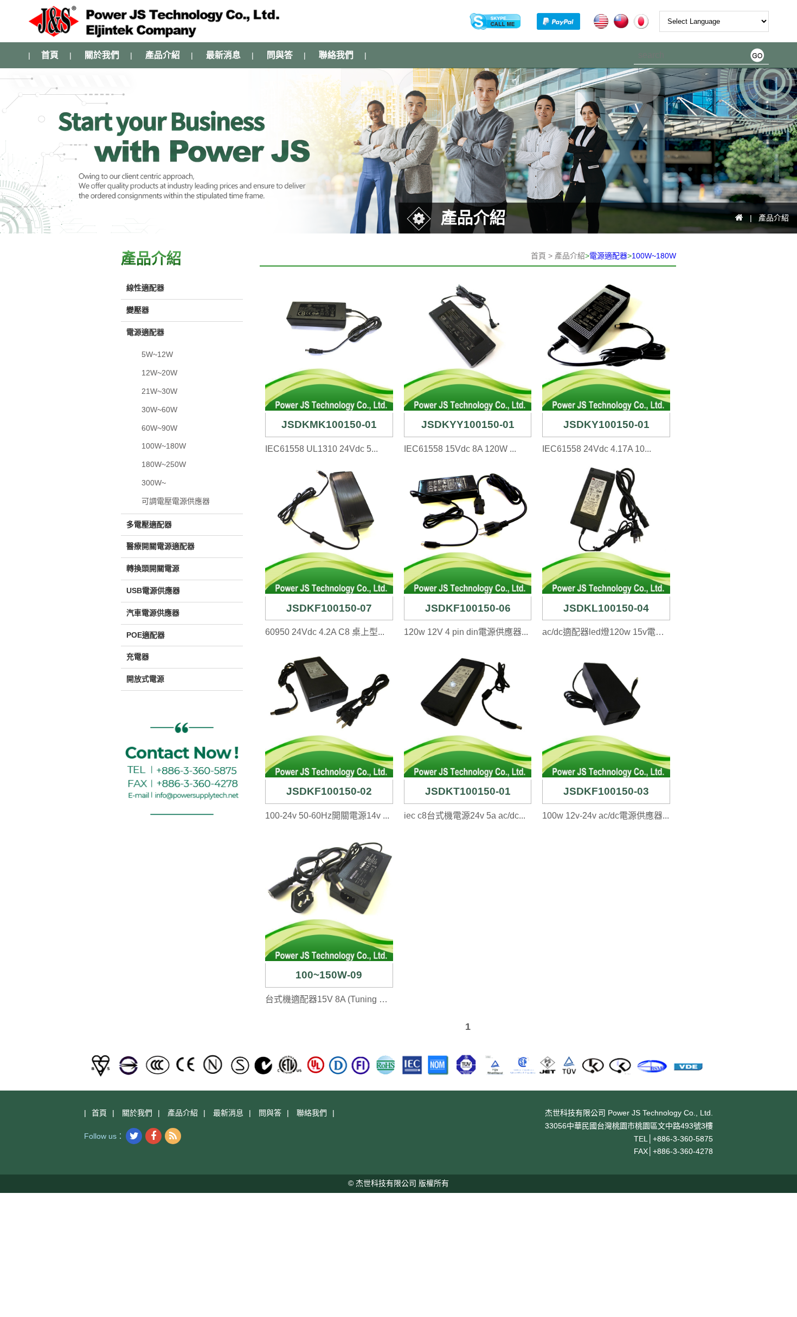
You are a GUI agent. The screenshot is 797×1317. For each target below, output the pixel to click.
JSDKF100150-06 (468, 608)
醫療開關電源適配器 (160, 546)
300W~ (154, 482)
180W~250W (164, 464)
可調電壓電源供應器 (176, 501)
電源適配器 (608, 255)
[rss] (173, 1136)
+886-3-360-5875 (683, 1138)
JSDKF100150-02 (329, 791)
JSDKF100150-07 (329, 608)
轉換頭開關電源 (152, 568)
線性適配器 (145, 287)
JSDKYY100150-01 (468, 424)
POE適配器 (145, 635)
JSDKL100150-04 (606, 608)
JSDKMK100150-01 (329, 424)
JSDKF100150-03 (606, 791)
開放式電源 (145, 678)
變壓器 (137, 310)
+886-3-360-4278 (683, 1151)
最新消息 (223, 55)
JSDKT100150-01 (468, 791)
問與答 (280, 55)
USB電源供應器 (153, 590)
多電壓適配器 (149, 524)
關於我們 (102, 55)
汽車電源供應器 (152, 612)
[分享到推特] (134, 1136)
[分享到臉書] (153, 1136)
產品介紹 (162, 55)
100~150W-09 (328, 975)
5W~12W (157, 354)
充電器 (137, 656)
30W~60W (159, 409)
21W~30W (159, 391)
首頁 (50, 55)
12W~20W (159, 372)
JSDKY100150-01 (606, 424)
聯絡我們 (336, 55)
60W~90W (159, 428)
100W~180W (654, 255)
